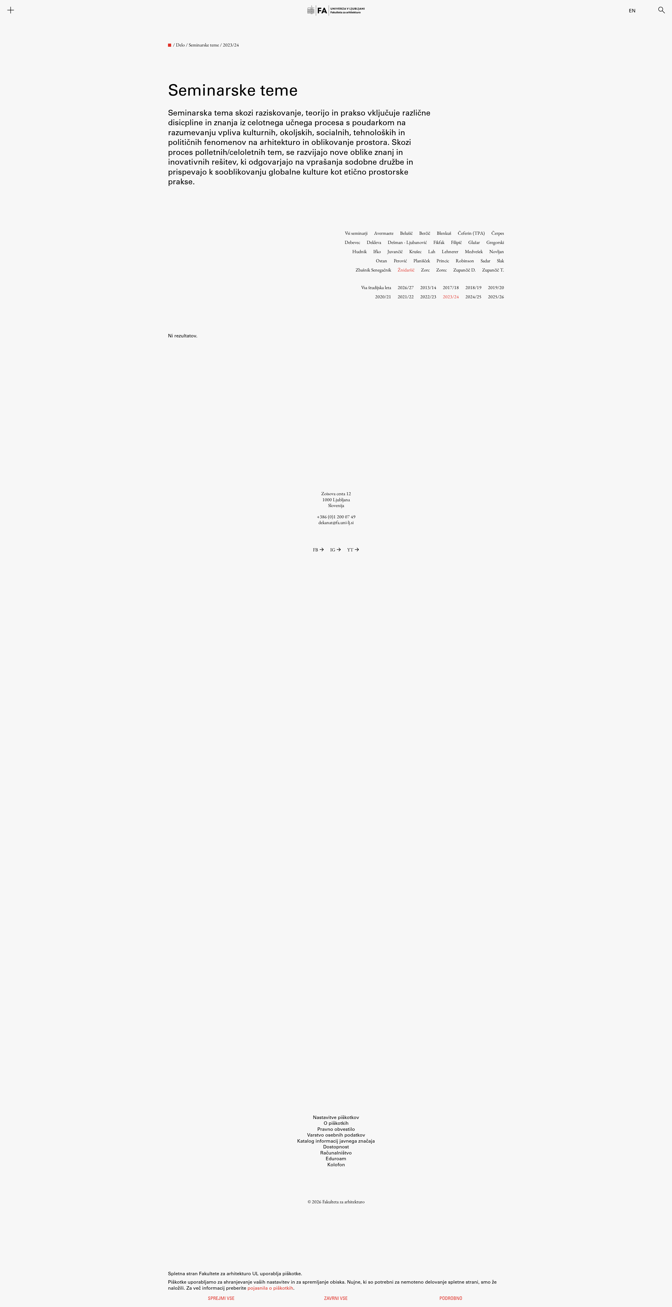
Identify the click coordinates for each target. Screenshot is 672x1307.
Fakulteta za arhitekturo (343, 1202)
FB (315, 550)
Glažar (474, 242)
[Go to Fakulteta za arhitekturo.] (169, 45)
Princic (443, 261)
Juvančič (395, 251)
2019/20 (496, 287)
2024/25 (473, 297)
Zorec (441, 270)
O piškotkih (336, 1123)
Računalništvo (336, 1152)
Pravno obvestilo (336, 1129)
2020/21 (383, 297)
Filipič (456, 242)
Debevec (352, 242)
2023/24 (451, 297)
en (632, 10)
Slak (500, 261)
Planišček (421, 261)
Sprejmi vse (221, 1298)
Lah (431, 251)
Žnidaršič (406, 270)
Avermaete (383, 233)
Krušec (415, 251)
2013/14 (428, 287)
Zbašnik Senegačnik (373, 270)
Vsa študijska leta (376, 287)
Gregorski (495, 242)
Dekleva (374, 242)
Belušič (406, 233)
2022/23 (428, 297)
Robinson (465, 261)
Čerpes (497, 233)
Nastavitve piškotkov (336, 1117)
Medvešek (474, 251)
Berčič (424, 233)
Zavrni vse (336, 1298)
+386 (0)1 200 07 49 (336, 517)
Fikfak (438, 242)
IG (332, 550)
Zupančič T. (493, 270)
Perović (400, 261)
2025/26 (496, 297)
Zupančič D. (464, 270)
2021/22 (406, 297)
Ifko (377, 251)
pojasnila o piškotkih (270, 1288)
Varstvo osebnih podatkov (336, 1135)
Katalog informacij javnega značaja (336, 1141)
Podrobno (450, 1298)
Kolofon (336, 1164)
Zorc (425, 270)
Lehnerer (450, 251)
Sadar (485, 261)
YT (350, 550)
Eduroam (336, 1158)
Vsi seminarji (356, 233)
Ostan (381, 261)
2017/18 (451, 287)
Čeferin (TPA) (471, 233)
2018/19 (473, 287)
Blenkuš (444, 233)
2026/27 (406, 287)
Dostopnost (336, 1146)
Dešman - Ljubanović (407, 242)
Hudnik (359, 251)
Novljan (496, 251)
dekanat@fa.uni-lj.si (336, 522)
